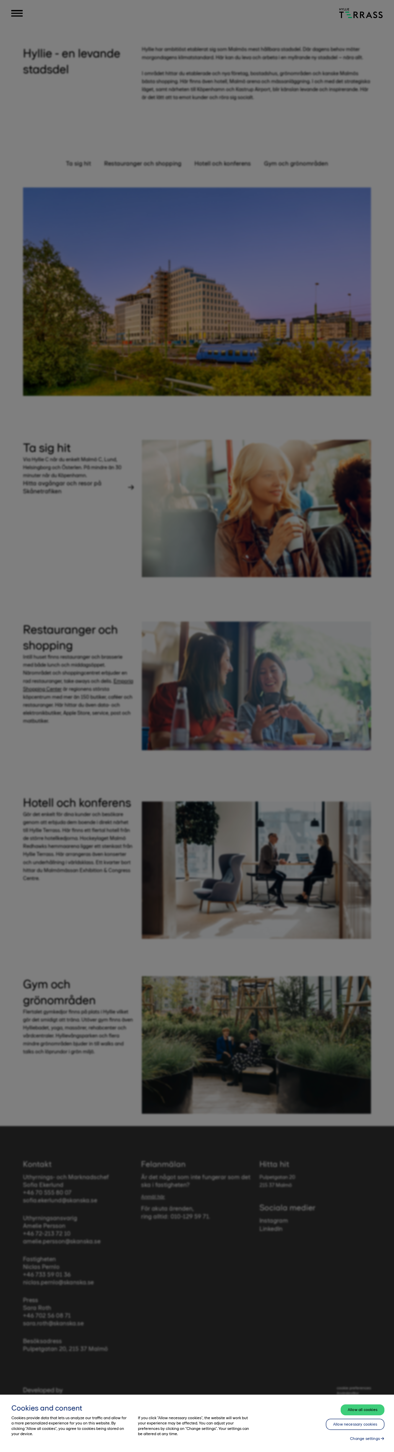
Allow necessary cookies (355, 1424)
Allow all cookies (362, 1409)
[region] (197, 1423)
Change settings (365, 1438)
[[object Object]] (361, 13)
